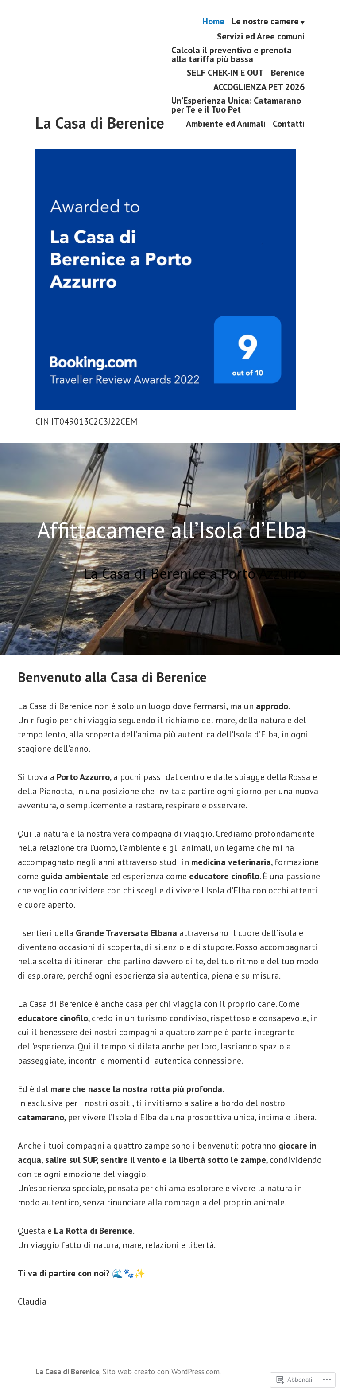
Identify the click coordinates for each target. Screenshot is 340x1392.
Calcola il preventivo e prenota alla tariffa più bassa (231, 54)
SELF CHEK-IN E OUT (225, 73)
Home (213, 22)
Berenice (288, 73)
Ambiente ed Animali (226, 123)
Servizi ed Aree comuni (261, 36)
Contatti (289, 123)
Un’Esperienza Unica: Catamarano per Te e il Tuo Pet (236, 105)
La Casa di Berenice (99, 123)
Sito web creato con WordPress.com (161, 1371)
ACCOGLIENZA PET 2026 (259, 86)
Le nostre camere (265, 22)
